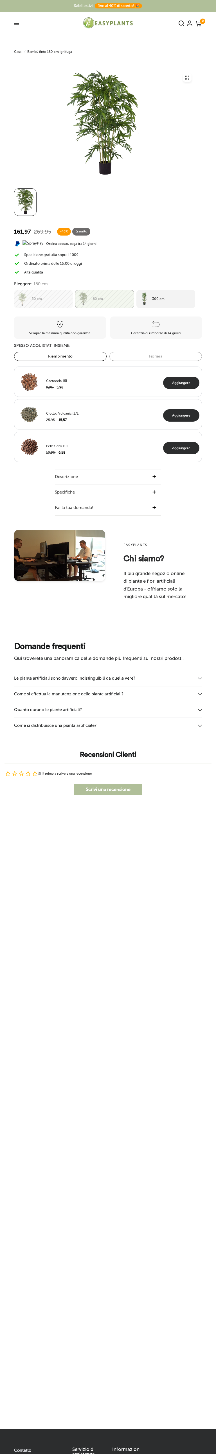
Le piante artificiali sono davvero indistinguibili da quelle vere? (74, 678)
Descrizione (66, 476)
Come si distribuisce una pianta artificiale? (55, 725)
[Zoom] (187, 77)
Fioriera (155, 356)
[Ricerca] (181, 23)
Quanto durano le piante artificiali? (48, 709)
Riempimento (60, 356)
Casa (17, 52)
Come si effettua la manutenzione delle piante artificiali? (68, 694)
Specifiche (65, 492)
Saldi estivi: (106, 5)
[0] (198, 23)
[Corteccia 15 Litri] (29, 381)
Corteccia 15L (57, 381)
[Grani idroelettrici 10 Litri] (29, 446)
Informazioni (126, 1449)
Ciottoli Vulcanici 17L (62, 413)
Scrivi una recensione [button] (108, 789)
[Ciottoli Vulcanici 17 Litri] (29, 414)
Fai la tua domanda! (74, 507)
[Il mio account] (190, 23)
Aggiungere (181, 383)
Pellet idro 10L (57, 446)
